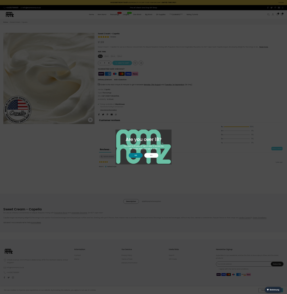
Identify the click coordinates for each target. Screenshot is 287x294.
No (151, 155)
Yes (135, 155)
